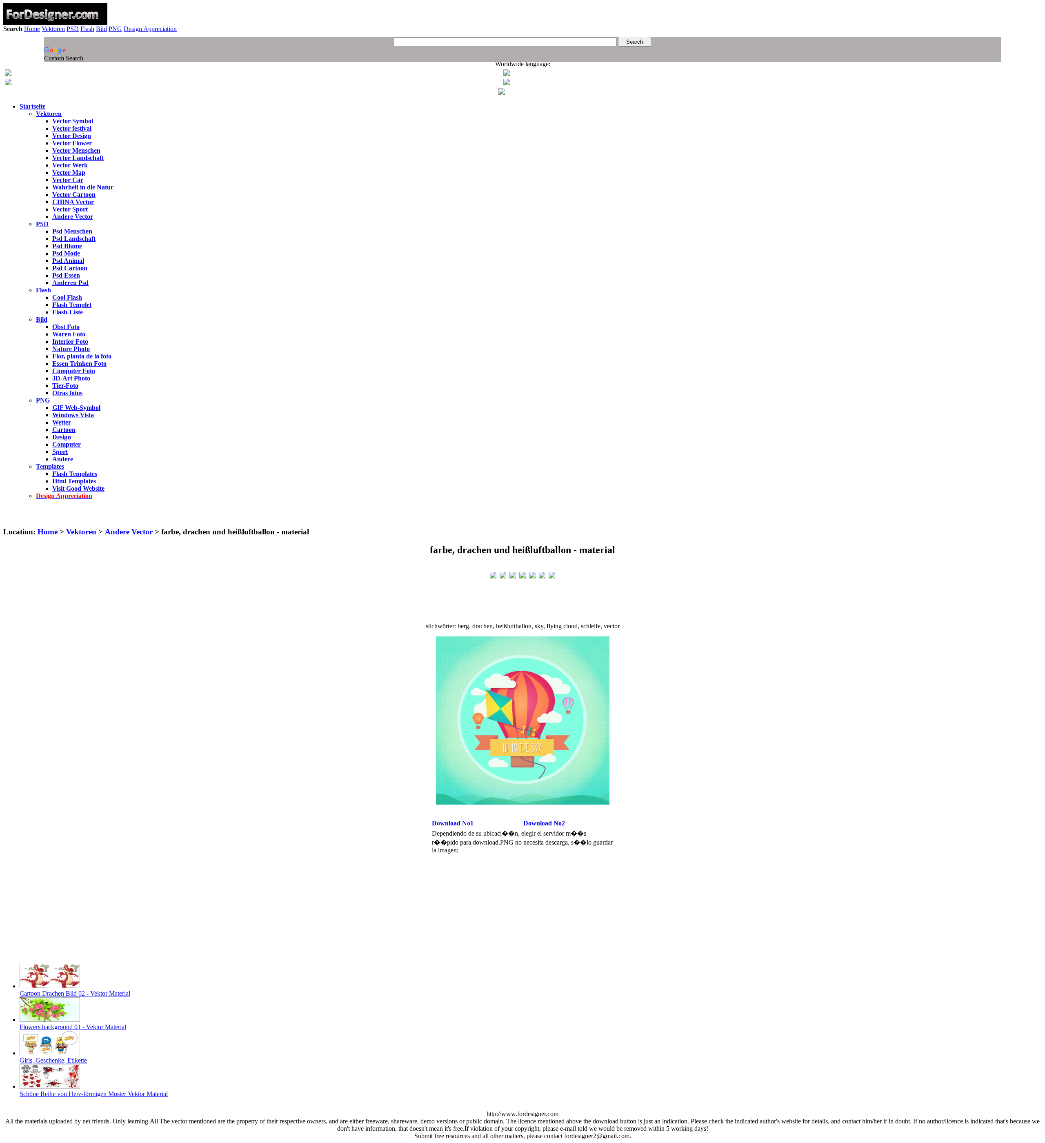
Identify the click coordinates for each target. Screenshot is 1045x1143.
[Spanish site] (506, 73)
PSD (73, 28)
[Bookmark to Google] (503, 574)
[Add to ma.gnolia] (552, 574)
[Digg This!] (522, 574)
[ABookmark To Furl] (542, 574)
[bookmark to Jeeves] (493, 574)
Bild (101, 28)
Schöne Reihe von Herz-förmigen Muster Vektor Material (94, 1093)
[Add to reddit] (532, 574)
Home (32, 28)
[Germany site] (506, 83)
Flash (87, 28)
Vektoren (53, 28)
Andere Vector (129, 531)
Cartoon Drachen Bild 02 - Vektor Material (75, 993)
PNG (115, 28)
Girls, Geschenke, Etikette (53, 1060)
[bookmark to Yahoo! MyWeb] (513, 574)
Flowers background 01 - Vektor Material (73, 1026)
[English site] (8, 73)
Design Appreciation (150, 28)
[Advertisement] (522, 517)
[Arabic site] (501, 92)
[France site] (8, 83)
